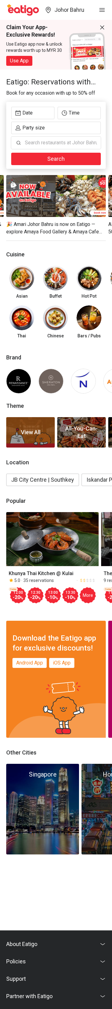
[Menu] (102, 10)
